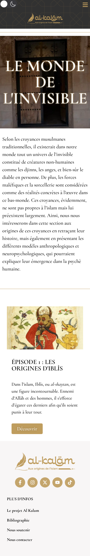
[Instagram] (32, 482)
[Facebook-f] (20, 482)
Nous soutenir (18, 529)
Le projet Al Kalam (23, 510)
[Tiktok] (70, 482)
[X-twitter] (45, 482)
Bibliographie (18, 520)
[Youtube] (57, 482)
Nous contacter (19, 539)
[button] (85, 5)
